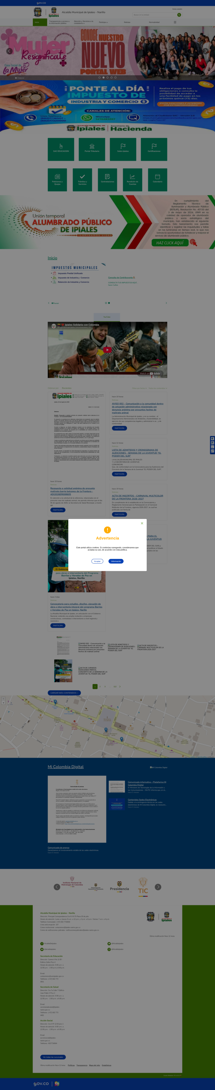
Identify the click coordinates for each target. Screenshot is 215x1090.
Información (116, 561)
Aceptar (97, 561)
